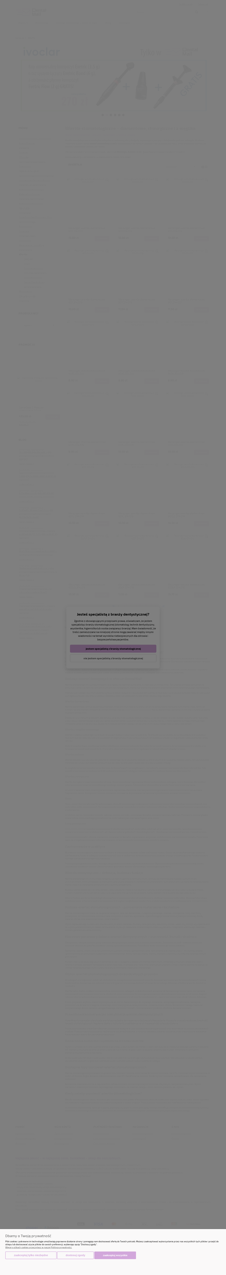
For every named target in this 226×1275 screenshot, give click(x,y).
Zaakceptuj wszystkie (115, 1255)
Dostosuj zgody (75, 1255)
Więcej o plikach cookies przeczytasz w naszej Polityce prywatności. (38, 1247)
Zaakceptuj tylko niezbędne (31, 1255)
